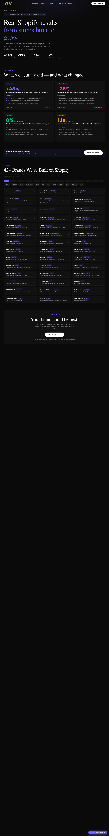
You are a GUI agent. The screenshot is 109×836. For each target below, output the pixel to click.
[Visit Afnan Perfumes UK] (102, 234)
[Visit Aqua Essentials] (34, 290)
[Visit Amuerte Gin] (68, 242)
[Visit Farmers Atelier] (102, 226)
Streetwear (51, 181)
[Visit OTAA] (68, 200)
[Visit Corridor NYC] (68, 209)
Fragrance (88, 181)
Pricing (52, 3)
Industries (43, 3)
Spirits (95, 181)
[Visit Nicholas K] (34, 218)
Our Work (58, 3)
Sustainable (60, 181)
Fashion (44, 181)
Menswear (36, 181)
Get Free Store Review (92, 152)
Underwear (74, 184)
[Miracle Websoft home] (8, 3)
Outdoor (22, 184)
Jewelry (13, 181)
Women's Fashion (78, 181)
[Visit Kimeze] (34, 209)
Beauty (101, 181)
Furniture (14, 184)
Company (68, 3)
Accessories (21, 181)
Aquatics (61, 184)
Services (34, 3)
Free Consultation (98, 3)
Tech (54, 184)
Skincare (7, 184)
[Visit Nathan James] (102, 250)
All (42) (6, 181)
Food (43, 184)
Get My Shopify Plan (53, 335)
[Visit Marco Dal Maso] (68, 191)
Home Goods (29, 184)
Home (5, 10)
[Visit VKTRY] (34, 282)
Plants (67, 184)
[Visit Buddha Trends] (68, 234)
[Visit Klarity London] (34, 191)
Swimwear (68, 181)
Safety (81, 184)
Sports (48, 184)
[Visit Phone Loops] (68, 282)
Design (37, 184)
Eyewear (29, 181)
